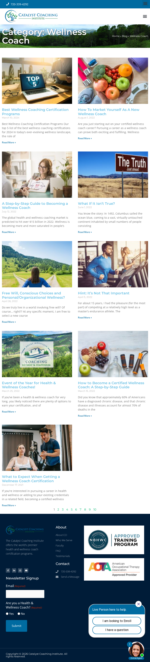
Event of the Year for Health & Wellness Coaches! (29, 385)
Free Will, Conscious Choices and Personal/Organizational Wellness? (33, 295)
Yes (11, 614)
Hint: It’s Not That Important (103, 293)
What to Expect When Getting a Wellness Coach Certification (31, 479)
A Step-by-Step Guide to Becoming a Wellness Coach (35, 205)
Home (116, 36)
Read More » (9, 142)
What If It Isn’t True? (96, 203)
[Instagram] (20, 570)
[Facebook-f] (8, 570)
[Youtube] (26, 570)
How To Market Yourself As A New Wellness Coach (108, 112)
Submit (16, 626)
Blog (124, 36)
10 (94, 509)
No (23, 614)
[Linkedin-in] (14, 570)
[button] (145, 3)
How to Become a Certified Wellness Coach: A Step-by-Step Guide (111, 385)
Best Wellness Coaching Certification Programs (35, 112)
